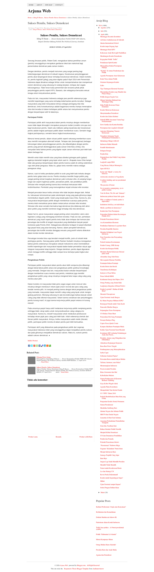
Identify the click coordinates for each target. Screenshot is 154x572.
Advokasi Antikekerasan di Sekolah (112, 40)
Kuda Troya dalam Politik (108, 79)
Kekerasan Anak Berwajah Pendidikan (113, 53)
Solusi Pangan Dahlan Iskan (109, 487)
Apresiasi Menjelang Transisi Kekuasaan (109, 132)
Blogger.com (81, 565)
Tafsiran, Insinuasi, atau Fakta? (110, 362)
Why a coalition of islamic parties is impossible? (112, 200)
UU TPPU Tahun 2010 (108, 393)
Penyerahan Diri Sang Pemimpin (111, 317)
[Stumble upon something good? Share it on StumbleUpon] (37, 346)
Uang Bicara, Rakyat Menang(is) (111, 165)
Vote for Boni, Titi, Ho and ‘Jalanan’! (112, 193)
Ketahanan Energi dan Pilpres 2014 (112, 279)
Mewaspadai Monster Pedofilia (110, 260)
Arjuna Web (39, 10)
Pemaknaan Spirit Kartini (108, 62)
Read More (45, 362)
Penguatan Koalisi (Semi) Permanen (112, 401)
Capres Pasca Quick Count (109, 323)
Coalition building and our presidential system (113, 181)
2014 (100, 25)
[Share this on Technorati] (50, 346)
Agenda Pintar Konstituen (108, 387)
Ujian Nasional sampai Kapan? (110, 484)
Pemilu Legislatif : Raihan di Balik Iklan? (111, 290)
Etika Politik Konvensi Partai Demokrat (109, 106)
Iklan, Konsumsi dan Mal (108, 372)
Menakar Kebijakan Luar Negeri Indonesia (111, 233)
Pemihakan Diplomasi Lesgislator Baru (113, 226)
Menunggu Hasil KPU (107, 49)
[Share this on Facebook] (29, 346)
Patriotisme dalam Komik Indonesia (108, 522)
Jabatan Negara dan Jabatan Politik (111, 411)
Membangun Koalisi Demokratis (111, 56)
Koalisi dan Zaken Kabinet (109, 116)
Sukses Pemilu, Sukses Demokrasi (48, 367)
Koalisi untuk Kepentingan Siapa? (111, 478)
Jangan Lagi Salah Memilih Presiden (112, 461)
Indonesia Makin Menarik (108, 144)
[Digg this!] (40, 346)
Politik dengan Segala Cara (109, 97)
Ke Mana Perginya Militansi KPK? (112, 300)
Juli (102, 31)
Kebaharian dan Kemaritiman (106, 512)
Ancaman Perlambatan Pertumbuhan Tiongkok (112, 422)
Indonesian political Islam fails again (112, 196)
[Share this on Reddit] (47, 346)
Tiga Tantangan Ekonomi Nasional (111, 88)
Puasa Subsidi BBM (107, 276)
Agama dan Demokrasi (103, 555)
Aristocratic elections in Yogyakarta (112, 177)
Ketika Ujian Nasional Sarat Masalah (112, 330)
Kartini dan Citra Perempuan (109, 211)
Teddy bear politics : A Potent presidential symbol (110, 528)
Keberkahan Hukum (107, 375)
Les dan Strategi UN (107, 471)
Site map (48, 5)
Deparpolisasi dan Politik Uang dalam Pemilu (112, 158)
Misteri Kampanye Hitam (104, 539)
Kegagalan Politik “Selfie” (109, 59)
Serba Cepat (104, 352)
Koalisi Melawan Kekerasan (109, 110)
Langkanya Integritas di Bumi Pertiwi (112, 286)
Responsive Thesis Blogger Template (76, 568)
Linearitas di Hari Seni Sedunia (110, 418)
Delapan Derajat (105, 150)
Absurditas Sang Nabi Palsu (109, 257)
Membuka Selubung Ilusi (108, 408)
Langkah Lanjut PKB (107, 162)
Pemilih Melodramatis (107, 147)
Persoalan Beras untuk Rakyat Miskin (112, 359)
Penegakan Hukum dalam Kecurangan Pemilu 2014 (113, 215)
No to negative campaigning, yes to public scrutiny (111, 189)
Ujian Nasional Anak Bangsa (110, 297)
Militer (102, 481)
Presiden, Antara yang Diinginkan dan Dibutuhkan (113, 339)
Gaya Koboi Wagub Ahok (109, 383)
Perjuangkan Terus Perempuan (110, 310)
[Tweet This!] (32, 346)
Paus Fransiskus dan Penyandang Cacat (111, 238)
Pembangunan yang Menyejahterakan (112, 349)
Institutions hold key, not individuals (112, 204)
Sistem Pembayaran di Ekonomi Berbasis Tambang (110, 379)
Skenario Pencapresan (107, 294)
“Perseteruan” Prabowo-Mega (110, 445)
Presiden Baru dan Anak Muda (106, 550)
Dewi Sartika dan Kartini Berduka (111, 124)
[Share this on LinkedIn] (45, 346)
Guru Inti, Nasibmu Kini (108, 426)
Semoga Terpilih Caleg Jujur (109, 455)
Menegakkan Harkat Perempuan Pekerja (111, 67)
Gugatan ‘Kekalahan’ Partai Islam (111, 448)
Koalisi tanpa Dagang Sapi (109, 46)
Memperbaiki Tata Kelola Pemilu (111, 390)
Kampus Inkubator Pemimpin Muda (112, 326)
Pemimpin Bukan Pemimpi (109, 263)
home (31, 5)
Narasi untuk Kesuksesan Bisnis (111, 468)
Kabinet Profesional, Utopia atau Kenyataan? (111, 507)
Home (30, 17)
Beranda (58, 437)
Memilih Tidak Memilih (108, 465)
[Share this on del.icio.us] (42, 346)
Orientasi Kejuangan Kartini (109, 82)
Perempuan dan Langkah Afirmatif (111, 128)
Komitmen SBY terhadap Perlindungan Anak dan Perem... (113, 334)
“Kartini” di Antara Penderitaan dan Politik (112, 71)
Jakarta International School (109, 43)
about (39, 5)
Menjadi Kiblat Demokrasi (109, 432)
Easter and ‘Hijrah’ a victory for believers (110, 173)
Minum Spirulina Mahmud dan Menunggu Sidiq (110, 101)
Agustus (104, 28)
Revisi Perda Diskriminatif (109, 474)
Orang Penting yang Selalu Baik (111, 282)
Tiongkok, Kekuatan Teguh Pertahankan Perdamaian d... (110, 137)
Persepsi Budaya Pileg (107, 320)
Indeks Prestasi (33, 340)
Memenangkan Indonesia (108, 365)
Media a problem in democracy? (111, 208)
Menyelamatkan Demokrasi (109, 113)
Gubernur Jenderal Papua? (109, 356)
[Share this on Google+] (34, 346)
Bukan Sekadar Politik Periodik (110, 429)
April (103, 34)
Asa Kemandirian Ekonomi (109, 222)
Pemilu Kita (104, 154)
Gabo (102, 85)
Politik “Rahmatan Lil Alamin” (106, 534)
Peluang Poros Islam (44, 357)
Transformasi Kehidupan (108, 270)
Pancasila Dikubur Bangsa (109, 307)
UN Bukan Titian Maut (108, 313)
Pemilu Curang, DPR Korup (109, 245)
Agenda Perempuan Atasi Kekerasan (112, 75)
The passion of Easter (107, 185)
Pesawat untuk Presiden (108, 369)
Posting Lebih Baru (86, 437)
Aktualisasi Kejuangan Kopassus (111, 343)
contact (59, 5)
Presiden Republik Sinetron (109, 229)
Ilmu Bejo (103, 458)
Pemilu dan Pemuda (106, 439)
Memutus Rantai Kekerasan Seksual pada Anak (112, 252)
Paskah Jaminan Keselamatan (110, 242)
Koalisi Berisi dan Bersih (108, 266)
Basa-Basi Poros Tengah (108, 346)
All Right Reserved (93, 565)
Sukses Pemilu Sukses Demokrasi (55, 17)
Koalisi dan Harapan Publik (109, 248)
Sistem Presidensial (106, 405)
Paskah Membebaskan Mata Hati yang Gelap (113, 397)
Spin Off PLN (105, 168)
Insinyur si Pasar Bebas (108, 273)
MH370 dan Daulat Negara (109, 414)
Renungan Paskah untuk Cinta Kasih (112, 304)
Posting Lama (33, 437)
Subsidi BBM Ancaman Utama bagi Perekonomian (112, 120)
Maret (103, 492)
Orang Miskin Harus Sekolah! (106, 545)
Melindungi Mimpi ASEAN (109, 141)
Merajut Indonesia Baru (108, 452)
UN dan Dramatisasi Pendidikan (111, 435)
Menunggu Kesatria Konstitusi (110, 36)
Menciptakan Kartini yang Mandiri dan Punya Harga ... (113, 93)
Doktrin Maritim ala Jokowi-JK (106, 517)
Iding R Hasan (38, 17)
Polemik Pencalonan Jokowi (109, 219)
